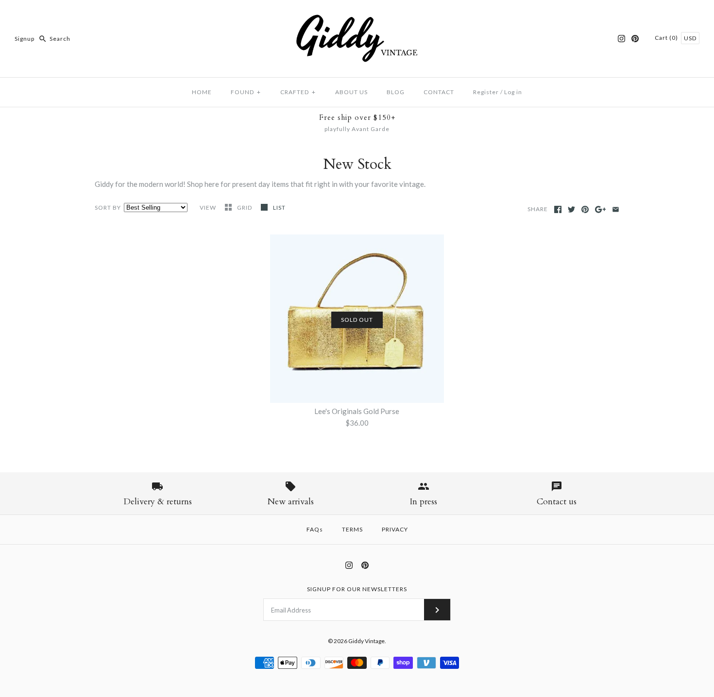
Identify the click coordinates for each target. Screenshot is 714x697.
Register (486, 92)
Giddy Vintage (366, 641)
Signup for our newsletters (357, 589)
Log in (513, 92)
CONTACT (439, 92)
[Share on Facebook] (557, 209)
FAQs (314, 529)
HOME (202, 92)
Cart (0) (667, 37)
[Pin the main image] (585, 209)
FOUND (246, 92)
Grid (245, 207)
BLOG (396, 92)
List (279, 207)
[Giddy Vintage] (357, 15)
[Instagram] (621, 38)
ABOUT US (351, 92)
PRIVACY (395, 529)
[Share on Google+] (600, 209)
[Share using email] (615, 209)
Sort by (108, 207)
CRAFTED (298, 92)
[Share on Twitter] (571, 209)
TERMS (352, 529)
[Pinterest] (635, 38)
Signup (24, 38)
